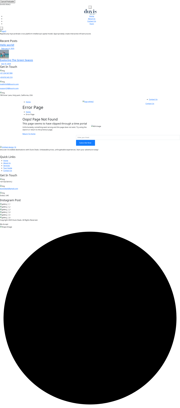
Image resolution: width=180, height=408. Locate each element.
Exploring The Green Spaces (16, 60)
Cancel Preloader (7, 1)
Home (91, 16)
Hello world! (7, 45)
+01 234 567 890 (6, 73)
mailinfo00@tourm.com (9, 84)
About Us (91, 19)
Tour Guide (7, 168)
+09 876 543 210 (6, 77)
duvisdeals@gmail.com (9, 188)
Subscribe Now (85, 143)
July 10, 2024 (6, 64)
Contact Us (91, 21)
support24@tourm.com (9, 88)
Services (6, 165)
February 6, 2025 (7, 48)
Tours (91, 24)
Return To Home (28, 134)
